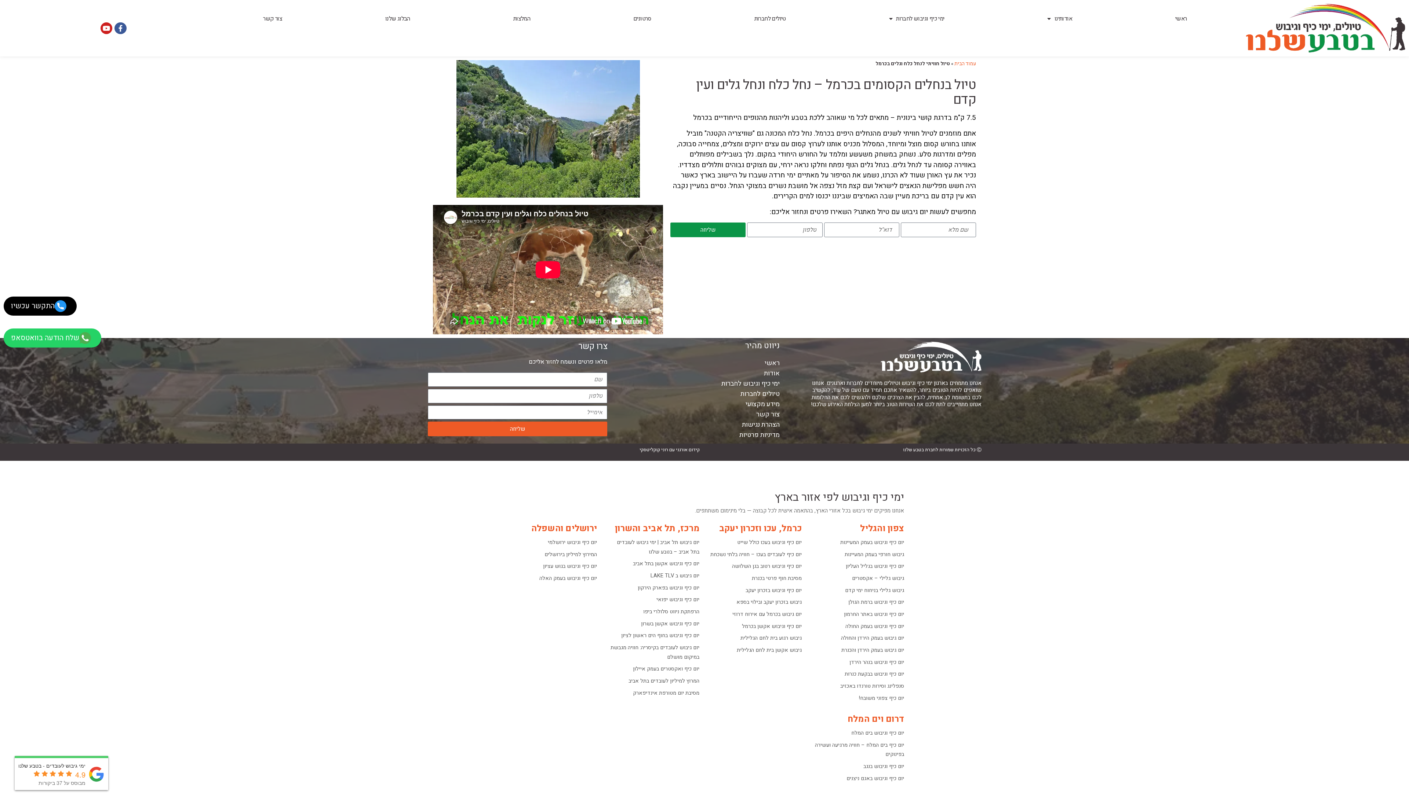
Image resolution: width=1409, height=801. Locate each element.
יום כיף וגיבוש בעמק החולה (874, 626)
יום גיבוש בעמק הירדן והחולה (872, 638)
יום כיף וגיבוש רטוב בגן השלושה (767, 566)
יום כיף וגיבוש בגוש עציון (570, 566)
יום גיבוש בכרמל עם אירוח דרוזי (767, 614)
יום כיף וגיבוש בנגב (883, 766)
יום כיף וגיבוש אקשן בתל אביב (666, 563)
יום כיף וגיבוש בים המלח (877, 733)
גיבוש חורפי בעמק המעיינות (874, 554)
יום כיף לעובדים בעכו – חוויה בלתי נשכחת (756, 554)
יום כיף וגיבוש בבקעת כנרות (874, 674)
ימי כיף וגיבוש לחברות (920, 18)
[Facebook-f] (120, 28)
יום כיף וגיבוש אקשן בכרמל (772, 626)
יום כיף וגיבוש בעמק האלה (568, 578)
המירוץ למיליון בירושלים (571, 554)
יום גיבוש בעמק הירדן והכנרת (872, 650)
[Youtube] (106, 28)
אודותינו (1063, 18)
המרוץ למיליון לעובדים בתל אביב (664, 681)
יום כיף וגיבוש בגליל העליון (875, 566)
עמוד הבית (965, 63)
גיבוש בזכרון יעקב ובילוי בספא (769, 602)
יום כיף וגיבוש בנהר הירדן (876, 662)
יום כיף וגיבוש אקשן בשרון (670, 624)
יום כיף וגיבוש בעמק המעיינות (872, 542)
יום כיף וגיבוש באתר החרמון (874, 614)
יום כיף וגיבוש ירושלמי (572, 542)
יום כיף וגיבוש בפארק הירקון (668, 588)
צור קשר (272, 18)
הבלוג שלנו (397, 18)
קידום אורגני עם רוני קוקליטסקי (670, 449)
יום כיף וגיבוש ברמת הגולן (876, 602)
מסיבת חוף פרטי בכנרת (777, 578)
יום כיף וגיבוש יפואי (677, 599)
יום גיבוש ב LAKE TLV (675, 576)
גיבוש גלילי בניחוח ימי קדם (874, 590)
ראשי (1181, 18)
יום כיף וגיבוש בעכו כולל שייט (769, 542)
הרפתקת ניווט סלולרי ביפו (671, 612)
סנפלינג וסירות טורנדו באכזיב (872, 686)
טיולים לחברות (770, 18)
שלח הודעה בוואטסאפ (45, 337)
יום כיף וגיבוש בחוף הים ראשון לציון (660, 635)
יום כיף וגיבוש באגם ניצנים (875, 778)
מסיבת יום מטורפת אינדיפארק (666, 693)
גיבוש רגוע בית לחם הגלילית (771, 638)
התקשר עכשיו (33, 306)
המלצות (521, 18)
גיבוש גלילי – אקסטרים (878, 578)
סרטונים (642, 18)
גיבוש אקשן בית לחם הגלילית (769, 650)
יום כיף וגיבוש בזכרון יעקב (774, 590)
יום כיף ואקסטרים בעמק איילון (666, 669)
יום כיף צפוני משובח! (881, 698)
